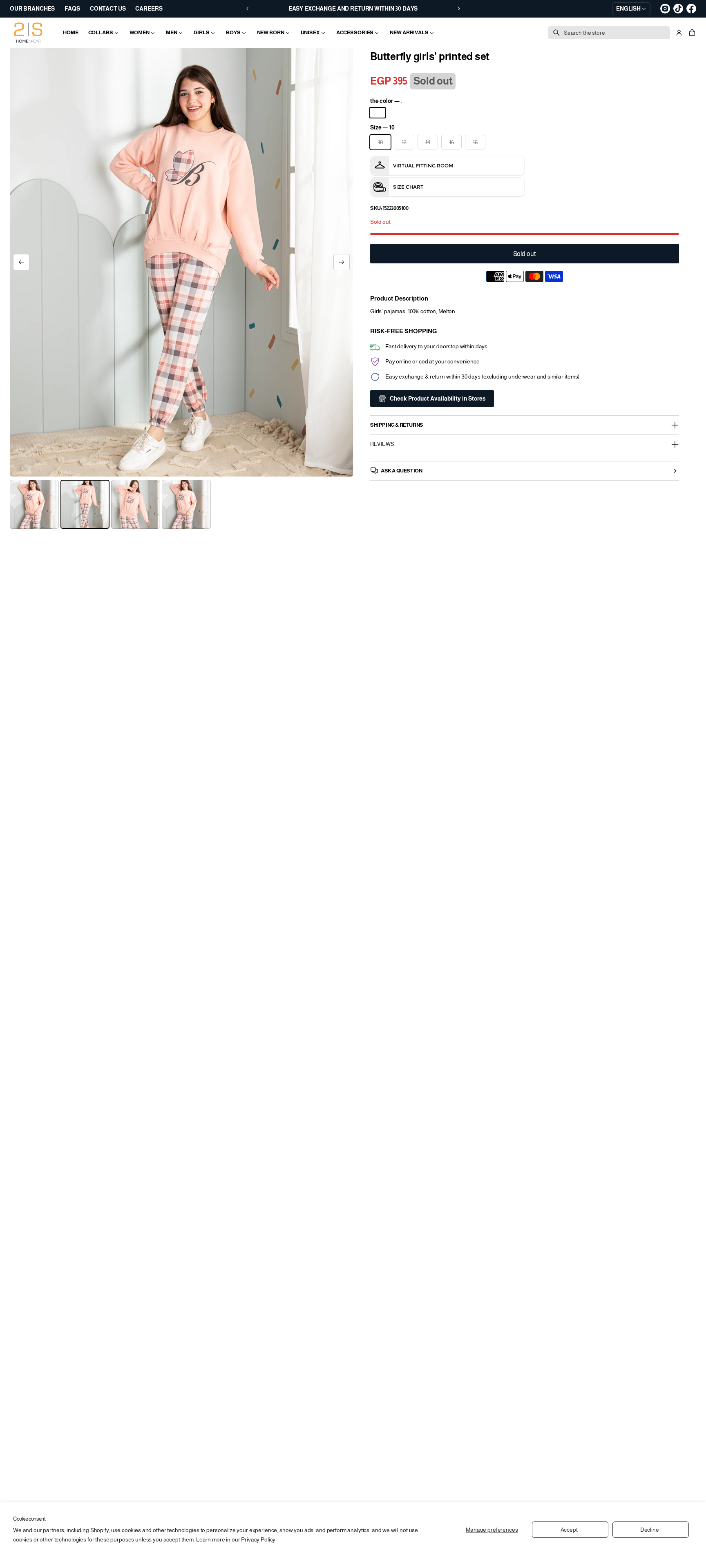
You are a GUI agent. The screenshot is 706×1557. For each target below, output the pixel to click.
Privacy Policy (258, 1539)
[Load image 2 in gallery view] (84, 504)
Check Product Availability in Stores (438, 398)
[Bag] (691, 32)
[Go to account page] (679, 32)
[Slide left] (21, 262)
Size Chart (408, 187)
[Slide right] (341, 262)
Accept (569, 1529)
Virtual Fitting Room (423, 166)
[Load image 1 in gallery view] (34, 504)
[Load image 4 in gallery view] (186, 504)
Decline (649, 1529)
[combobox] (609, 32)
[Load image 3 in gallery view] (135, 504)
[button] (691, 32)
